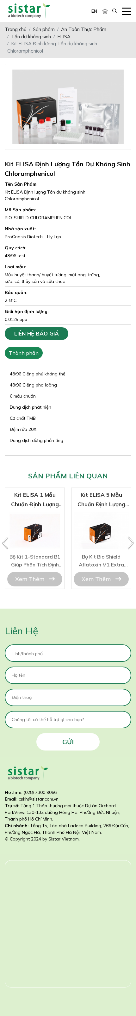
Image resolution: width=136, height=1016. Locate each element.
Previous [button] (5, 543)
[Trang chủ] (105, 11)
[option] (35, 538)
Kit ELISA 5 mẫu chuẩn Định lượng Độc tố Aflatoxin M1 (101, 521)
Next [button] (130, 543)
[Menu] (126, 11)
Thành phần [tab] (24, 353)
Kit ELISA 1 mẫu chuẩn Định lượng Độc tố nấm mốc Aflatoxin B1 (35, 521)
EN (94, 11)
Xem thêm (30, 579)
